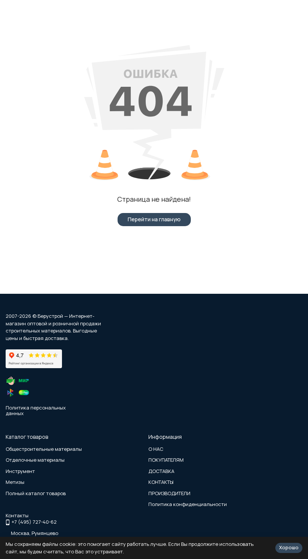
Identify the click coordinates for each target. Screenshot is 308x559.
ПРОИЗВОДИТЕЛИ (169, 493)
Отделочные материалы (35, 459)
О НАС (155, 449)
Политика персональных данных (36, 410)
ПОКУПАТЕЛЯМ (166, 459)
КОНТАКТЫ (161, 482)
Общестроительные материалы (44, 449)
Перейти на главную (154, 219)
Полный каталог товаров (36, 493)
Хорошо (289, 547)
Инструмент (20, 471)
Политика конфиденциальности (187, 504)
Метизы (15, 482)
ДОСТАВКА (161, 471)
